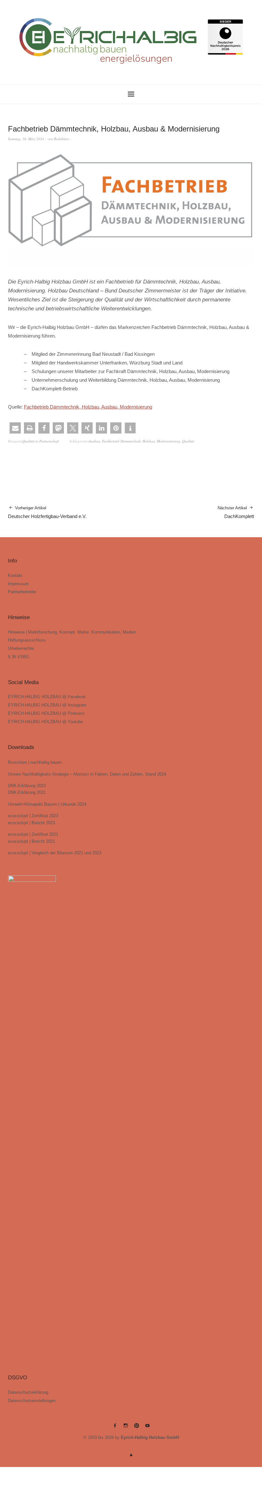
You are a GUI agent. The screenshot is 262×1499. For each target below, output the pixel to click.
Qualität (188, 441)
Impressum (18, 583)
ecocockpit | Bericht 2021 (31, 841)
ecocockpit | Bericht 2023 (31, 822)
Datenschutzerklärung (28, 1392)
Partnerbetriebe (22, 591)
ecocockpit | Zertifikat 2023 (33, 815)
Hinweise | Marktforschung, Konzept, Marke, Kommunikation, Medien (72, 632)
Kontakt (15, 575)
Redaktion (61, 138)
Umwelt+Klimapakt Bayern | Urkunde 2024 (47, 804)
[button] (15, 428)
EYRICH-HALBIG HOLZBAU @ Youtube (45, 721)
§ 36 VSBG (18, 656)
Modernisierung (168, 441)
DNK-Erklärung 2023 (27, 785)
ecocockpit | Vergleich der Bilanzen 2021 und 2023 (54, 852)
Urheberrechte (21, 648)
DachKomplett (236, 512)
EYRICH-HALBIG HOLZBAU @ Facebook (47, 696)
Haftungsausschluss (27, 640)
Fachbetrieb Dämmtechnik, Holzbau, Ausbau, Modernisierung (88, 407)
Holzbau (149, 441)
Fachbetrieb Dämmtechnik (121, 441)
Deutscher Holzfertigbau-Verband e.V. (47, 512)
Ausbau (94, 441)
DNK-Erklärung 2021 (27, 792)
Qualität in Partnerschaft (40, 441)
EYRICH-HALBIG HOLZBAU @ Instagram (47, 705)
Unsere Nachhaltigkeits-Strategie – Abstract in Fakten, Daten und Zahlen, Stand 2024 (87, 774)
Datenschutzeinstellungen (32, 1400)
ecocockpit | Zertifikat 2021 (33, 834)
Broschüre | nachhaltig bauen (35, 762)
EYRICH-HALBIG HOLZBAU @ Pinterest (46, 713)
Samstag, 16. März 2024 (26, 138)
